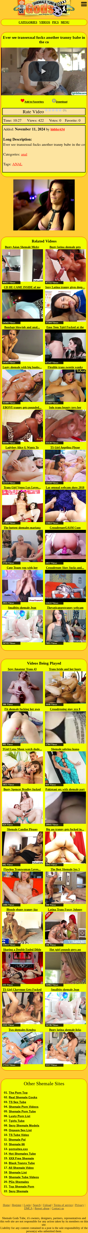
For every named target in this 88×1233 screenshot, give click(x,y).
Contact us (58, 1208)
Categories (28, 22)
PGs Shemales (19, 1181)
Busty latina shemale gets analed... (65, 247)
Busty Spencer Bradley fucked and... (22, 790)
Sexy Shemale (18, 1191)
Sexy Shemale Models (24, 1125)
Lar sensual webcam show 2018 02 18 (65, 488)
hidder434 (58, 129)
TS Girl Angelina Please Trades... (65, 448)
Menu (65, 22)
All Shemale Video (21, 1167)
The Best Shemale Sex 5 (65, 869)
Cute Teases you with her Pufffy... (22, 568)
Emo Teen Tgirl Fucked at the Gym (65, 327)
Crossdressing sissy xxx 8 (65, 709)
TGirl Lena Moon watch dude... (22, 749)
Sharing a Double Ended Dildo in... (22, 950)
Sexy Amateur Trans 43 (22, 669)
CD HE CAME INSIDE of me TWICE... (22, 287)
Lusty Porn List (19, 1116)
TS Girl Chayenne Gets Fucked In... (22, 990)
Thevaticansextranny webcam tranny (65, 608)
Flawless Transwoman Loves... (22, 869)
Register (16, 1205)
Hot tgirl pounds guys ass (65, 949)
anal (24, 154)
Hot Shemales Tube (22, 1153)
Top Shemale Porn (21, 1186)
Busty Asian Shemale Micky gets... (22, 247)
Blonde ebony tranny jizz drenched (22, 910)
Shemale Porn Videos (23, 1106)
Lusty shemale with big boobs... (22, 367)
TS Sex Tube (17, 1102)
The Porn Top (18, 1092)
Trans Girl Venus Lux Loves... (22, 487)
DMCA (28, 1208)
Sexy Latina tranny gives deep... (65, 287)
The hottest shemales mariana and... (22, 528)
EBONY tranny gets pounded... (22, 407)
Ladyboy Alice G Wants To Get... (22, 448)
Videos (44, 22)
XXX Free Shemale (21, 1158)
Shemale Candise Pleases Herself (22, 830)
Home (6, 1205)
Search (37, 1205)
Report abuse (42, 1208)
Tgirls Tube (17, 1120)
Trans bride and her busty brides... (65, 669)
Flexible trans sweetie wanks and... (65, 367)
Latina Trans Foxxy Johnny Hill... (65, 910)
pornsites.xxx (18, 1149)
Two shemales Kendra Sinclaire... (22, 1030)
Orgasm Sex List (20, 1130)
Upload (47, 1205)
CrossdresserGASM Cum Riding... (65, 528)
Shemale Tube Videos (24, 1177)
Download (61, 101)
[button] (43, 71)
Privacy (79, 1205)
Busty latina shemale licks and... (65, 1030)
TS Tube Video (19, 1134)
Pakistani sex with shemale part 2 (65, 790)
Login (27, 1205)
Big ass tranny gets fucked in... (65, 829)
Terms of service (63, 1205)
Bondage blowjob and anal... (22, 327)
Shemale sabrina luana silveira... (65, 749)
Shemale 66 (17, 1144)
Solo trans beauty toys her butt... (65, 408)
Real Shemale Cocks (23, 1097)
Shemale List (18, 1172)
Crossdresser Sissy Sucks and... (65, 567)
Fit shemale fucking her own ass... (22, 709)
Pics (55, 22)
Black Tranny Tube (22, 1163)
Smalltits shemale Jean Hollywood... (22, 608)
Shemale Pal (17, 1139)
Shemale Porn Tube (22, 1111)
